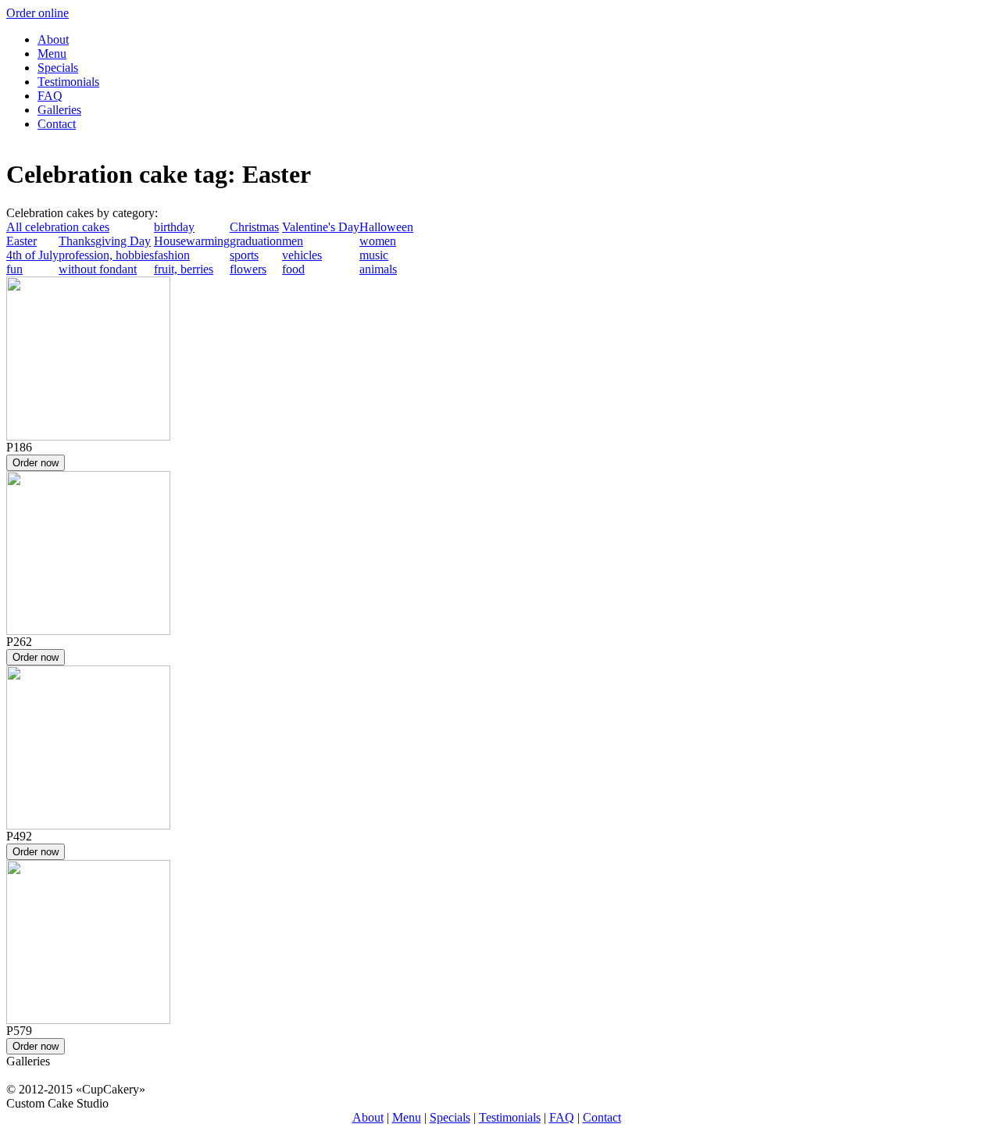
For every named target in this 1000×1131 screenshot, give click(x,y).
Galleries (59, 109)
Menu (52, 53)
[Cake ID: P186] (88, 436)
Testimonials (68, 81)
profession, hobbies (106, 255)
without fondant (98, 269)
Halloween (386, 227)
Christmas (254, 227)
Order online (37, 13)
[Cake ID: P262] (88, 630)
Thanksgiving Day (105, 241)
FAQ (50, 95)
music (373, 255)
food (293, 269)
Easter (21, 241)
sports (244, 255)
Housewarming (192, 241)
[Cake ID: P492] (88, 825)
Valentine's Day (320, 227)
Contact (57, 123)
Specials (58, 67)
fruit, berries (183, 269)
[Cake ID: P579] (88, 1019)
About (53, 39)
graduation (256, 241)
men (292, 241)
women (377, 241)
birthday (174, 227)
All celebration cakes (57, 227)
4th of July (32, 255)
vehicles (302, 255)
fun (14, 269)
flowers (248, 269)
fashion (172, 255)
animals (378, 269)
